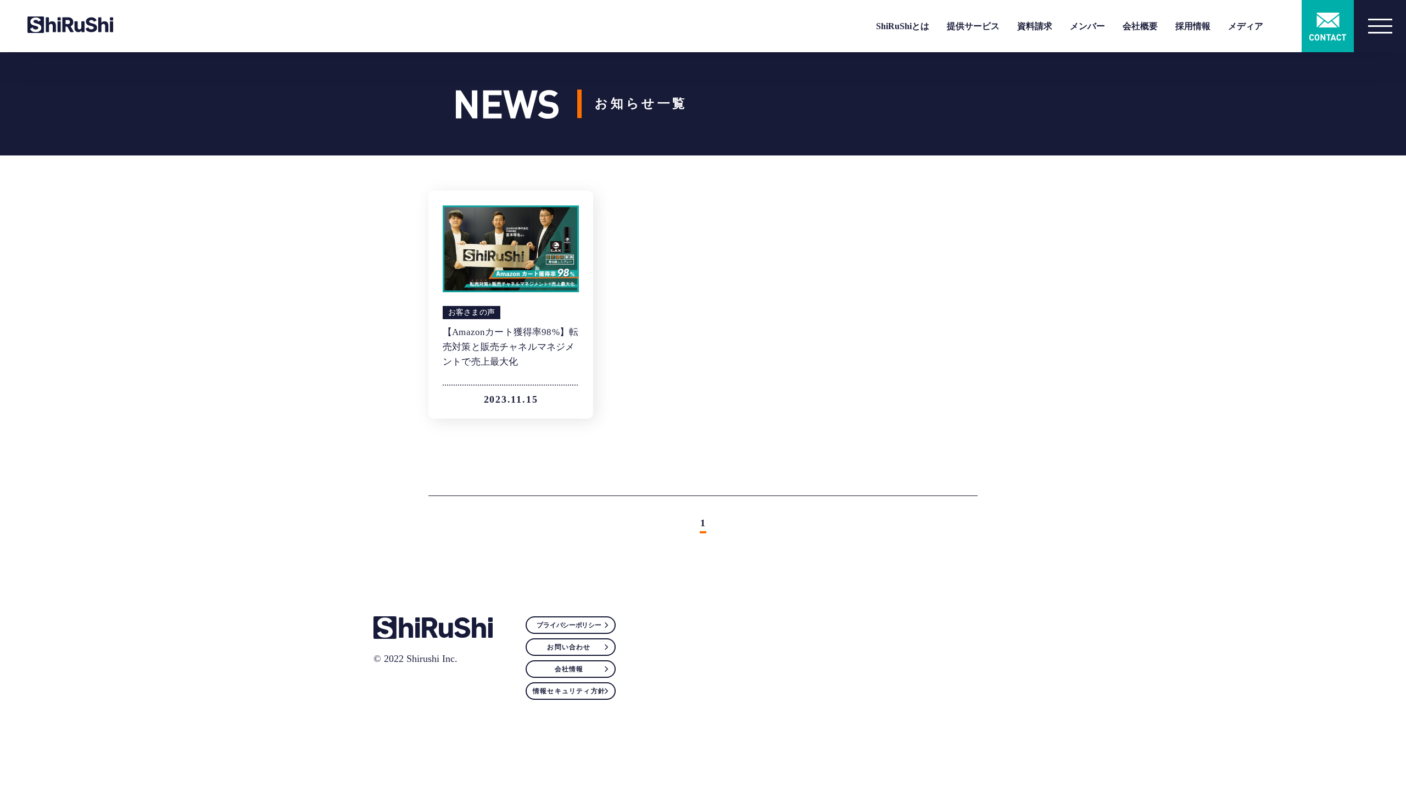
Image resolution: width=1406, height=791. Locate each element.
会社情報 (569, 669)
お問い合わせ (568, 647)
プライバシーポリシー (569, 625)
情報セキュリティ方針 (569, 691)
